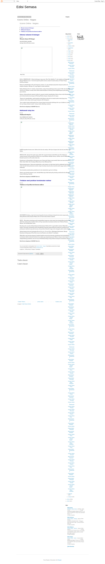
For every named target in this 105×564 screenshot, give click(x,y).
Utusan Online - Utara (71, 139)
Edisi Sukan (70, 536)
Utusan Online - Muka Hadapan (71, 153)
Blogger (59, 560)
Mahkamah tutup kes (26, 29)
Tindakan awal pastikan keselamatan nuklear (31, 31)
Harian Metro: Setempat (71, 136)
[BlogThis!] (38, 254)
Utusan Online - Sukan (72, 538)
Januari (70, 496)
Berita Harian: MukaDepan (71, 83)
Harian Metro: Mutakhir (71, 89)
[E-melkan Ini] (36, 254)
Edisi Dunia (70, 507)
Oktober (70, 46)
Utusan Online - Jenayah (71, 66)
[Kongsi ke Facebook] (41, 254)
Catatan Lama (58, 301)
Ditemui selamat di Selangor (27, 28)
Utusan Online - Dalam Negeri (71, 132)
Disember (70, 39)
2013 (68, 36)
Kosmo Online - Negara (29, 23)
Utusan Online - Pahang (71, 73)
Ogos (69, 51)
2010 (68, 501)
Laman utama (40, 301)
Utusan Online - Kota (71, 180)
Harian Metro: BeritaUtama (71, 102)
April (69, 58)
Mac (69, 60)
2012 (68, 38)
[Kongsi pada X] (40, 254)
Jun (69, 54)
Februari (70, 493)
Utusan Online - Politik (71, 106)
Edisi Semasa (26, 7)
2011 (68, 499)
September (70, 48)
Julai (69, 53)
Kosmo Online (71, 86)
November (70, 42)
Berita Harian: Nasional (71, 63)
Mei (69, 56)
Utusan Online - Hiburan (72, 528)
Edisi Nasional (70, 546)
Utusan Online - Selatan (71, 95)
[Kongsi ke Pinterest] (43, 254)
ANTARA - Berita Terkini (72, 508)
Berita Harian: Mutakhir (71, 92)
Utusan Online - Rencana (71, 76)
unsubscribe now (39, 247)
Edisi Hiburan (70, 527)
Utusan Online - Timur (71, 98)
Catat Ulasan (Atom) (26, 304)
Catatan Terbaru (21, 301)
